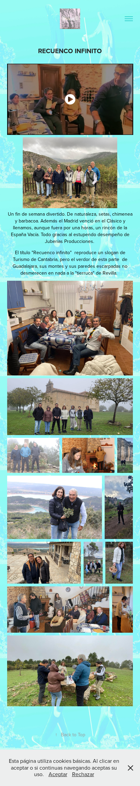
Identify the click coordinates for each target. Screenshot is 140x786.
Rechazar (83, 774)
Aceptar (58, 774)
